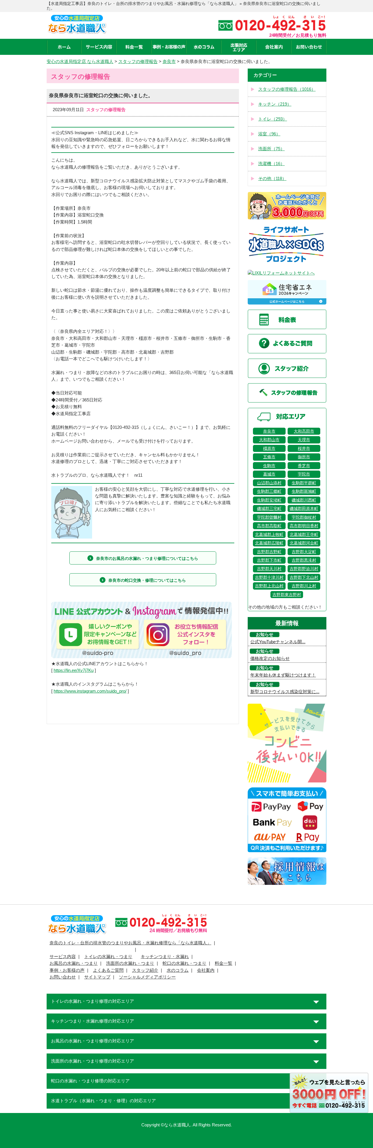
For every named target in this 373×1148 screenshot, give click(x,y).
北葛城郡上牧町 (269, 534)
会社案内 (205, 970)
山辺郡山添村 (269, 482)
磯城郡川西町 (304, 500)
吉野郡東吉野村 (286, 594)
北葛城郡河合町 (304, 543)
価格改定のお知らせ (270, 658)
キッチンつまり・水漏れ (165, 956)
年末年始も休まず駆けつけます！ (283, 675)
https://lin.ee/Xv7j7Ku (74, 670)
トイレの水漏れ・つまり (108, 956)
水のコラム (178, 970)
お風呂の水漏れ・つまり (74, 963)
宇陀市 (304, 474)
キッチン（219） (274, 104)
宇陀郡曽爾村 (269, 517)
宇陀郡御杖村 (304, 517)
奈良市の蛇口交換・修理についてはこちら (147, 580)
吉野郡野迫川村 (304, 568)
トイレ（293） (272, 119)
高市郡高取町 (269, 525)
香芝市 (304, 465)
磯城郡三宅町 (269, 508)
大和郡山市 (269, 439)
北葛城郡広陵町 (269, 543)
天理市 (304, 439)
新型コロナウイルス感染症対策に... (284, 691)
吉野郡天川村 (269, 568)
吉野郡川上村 (304, 585)
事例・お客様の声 (67, 970)
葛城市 (269, 474)
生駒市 (269, 465)
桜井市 (304, 448)
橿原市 (269, 448)
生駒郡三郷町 (269, 491)
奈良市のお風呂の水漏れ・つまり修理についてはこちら (147, 558)
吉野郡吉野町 (269, 551)
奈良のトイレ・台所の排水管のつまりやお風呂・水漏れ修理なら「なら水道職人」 (130, 943)
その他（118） (272, 178)
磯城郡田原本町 (304, 508)
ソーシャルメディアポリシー (147, 977)
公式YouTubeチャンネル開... (277, 641)
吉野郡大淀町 (304, 551)
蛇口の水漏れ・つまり (184, 963)
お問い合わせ (63, 977)
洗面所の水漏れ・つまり (130, 963)
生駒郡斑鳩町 (304, 491)
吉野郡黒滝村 (304, 560)
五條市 (269, 457)
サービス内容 (63, 956)
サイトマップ (97, 977)
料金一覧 (223, 963)
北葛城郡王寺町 (304, 534)
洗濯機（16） (271, 163)
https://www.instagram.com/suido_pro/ (90, 691)
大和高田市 (304, 431)
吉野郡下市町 (269, 560)
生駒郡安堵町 (269, 500)
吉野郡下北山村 (304, 577)
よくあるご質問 (108, 970)
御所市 (304, 457)
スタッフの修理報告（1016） (287, 89)
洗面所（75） (271, 148)
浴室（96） (269, 134)
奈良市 (269, 431)
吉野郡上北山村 (269, 585)
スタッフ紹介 (145, 970)
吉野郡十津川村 (269, 577)
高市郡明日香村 (304, 525)
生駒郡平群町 (304, 482)
